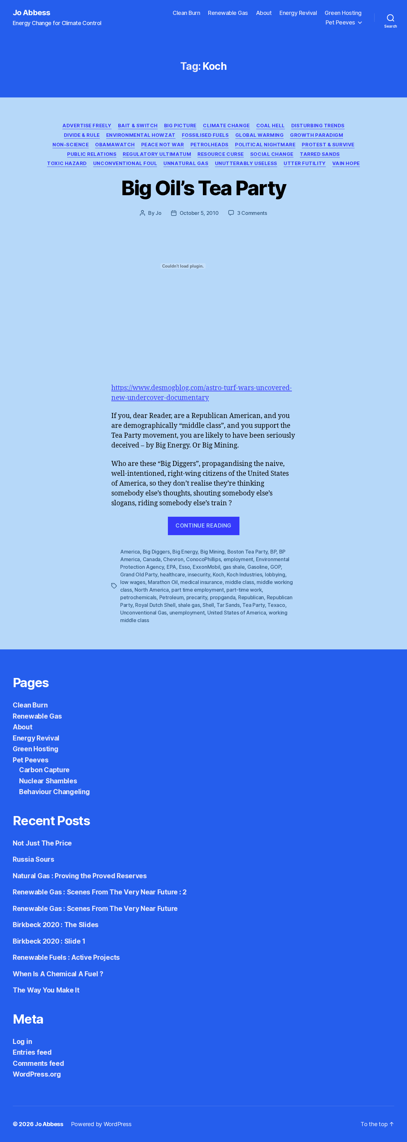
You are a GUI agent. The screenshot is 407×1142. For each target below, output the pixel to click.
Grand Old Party (138, 574)
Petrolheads (209, 145)
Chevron (173, 559)
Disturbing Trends (318, 126)
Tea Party (253, 605)
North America (152, 590)
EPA (171, 567)
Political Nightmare (265, 145)
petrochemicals (138, 597)
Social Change (271, 154)
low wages (132, 582)
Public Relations (91, 154)
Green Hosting (343, 13)
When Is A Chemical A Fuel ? (58, 974)
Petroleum (171, 597)
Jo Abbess (31, 13)
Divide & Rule (82, 135)
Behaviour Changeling (54, 792)
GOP (275, 567)
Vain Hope (346, 163)
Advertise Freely (87, 126)
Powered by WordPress (101, 1124)
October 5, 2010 (199, 213)
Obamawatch (115, 145)
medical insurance (201, 582)
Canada (152, 559)
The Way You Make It (46, 990)
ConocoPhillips (203, 559)
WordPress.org (37, 1074)
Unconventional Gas (143, 612)
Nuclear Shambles (48, 781)
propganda (223, 597)
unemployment (187, 612)
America (130, 551)
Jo (158, 213)
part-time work (244, 590)
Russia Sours (33, 859)
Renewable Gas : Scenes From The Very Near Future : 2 (100, 892)
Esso (184, 567)
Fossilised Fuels (205, 135)
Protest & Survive (328, 145)
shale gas (189, 605)
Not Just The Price (42, 843)
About (264, 13)
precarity (196, 597)
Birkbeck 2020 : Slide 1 (49, 941)
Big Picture (180, 126)
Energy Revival (298, 13)
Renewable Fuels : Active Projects (66, 957)
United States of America (236, 612)
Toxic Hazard (67, 163)
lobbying (275, 574)
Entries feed (32, 1052)
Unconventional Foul (125, 163)
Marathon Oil (163, 582)
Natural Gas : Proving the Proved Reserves (80, 876)
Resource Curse (220, 154)
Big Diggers (156, 551)
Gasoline (257, 567)
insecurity (199, 574)
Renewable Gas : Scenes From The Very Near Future (95, 909)
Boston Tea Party (247, 551)
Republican (251, 597)
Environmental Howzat (141, 135)
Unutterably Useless (246, 163)
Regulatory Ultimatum (157, 154)
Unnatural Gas (185, 163)
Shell (208, 605)
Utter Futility (305, 163)
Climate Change (226, 126)
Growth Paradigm (316, 135)
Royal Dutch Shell (155, 605)
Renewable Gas (228, 13)
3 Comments (252, 213)
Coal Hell (270, 126)
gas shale (234, 567)
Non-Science (70, 145)
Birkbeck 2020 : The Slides (56, 925)
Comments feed (38, 1063)
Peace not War (162, 145)
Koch (218, 574)
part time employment (197, 590)
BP (273, 551)
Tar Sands (228, 605)
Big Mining (212, 551)
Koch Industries (244, 574)
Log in (22, 1042)
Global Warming (259, 135)
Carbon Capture (44, 770)
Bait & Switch (138, 126)
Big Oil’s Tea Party (203, 188)
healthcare (172, 574)
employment (238, 559)
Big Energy (184, 551)
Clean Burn (186, 13)
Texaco (276, 605)
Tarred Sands (320, 154)
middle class (239, 582)
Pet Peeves (340, 22)
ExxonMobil (206, 567)
